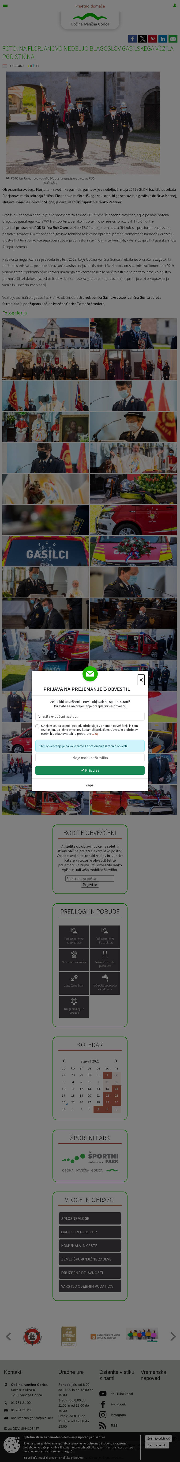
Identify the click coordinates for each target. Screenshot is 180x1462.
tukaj (95, 734)
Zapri (90, 785)
